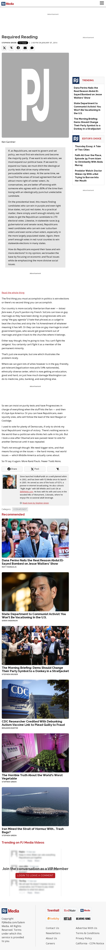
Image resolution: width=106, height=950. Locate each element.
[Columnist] (11, 481)
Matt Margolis (9, 567)
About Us (51, 938)
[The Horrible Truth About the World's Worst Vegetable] (35, 752)
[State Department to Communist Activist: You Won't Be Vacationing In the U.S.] (35, 591)
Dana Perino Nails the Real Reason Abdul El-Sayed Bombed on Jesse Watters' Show (33, 562)
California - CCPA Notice (90, 943)
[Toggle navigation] (102, 3)
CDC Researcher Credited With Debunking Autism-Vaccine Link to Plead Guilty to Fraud (33, 723)
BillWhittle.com (26, 491)
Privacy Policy (84, 938)
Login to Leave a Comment (35, 875)
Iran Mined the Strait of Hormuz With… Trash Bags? (33, 830)
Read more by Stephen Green (35, 503)
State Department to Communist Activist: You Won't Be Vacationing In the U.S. (34, 615)
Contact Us (52, 928)
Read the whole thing (13, 292)
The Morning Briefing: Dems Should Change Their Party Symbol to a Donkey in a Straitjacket (35, 669)
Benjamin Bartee (10, 728)
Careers (50, 943)
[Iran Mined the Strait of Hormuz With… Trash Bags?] (35, 806)
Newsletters (53, 933)
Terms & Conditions (88, 933)
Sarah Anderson (10, 621)
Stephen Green (9, 43)
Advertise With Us (86, 928)
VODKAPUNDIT (20, 509)
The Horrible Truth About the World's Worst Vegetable (32, 776)
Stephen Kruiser (10, 674)
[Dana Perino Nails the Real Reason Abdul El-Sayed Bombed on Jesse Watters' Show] (35, 538)
